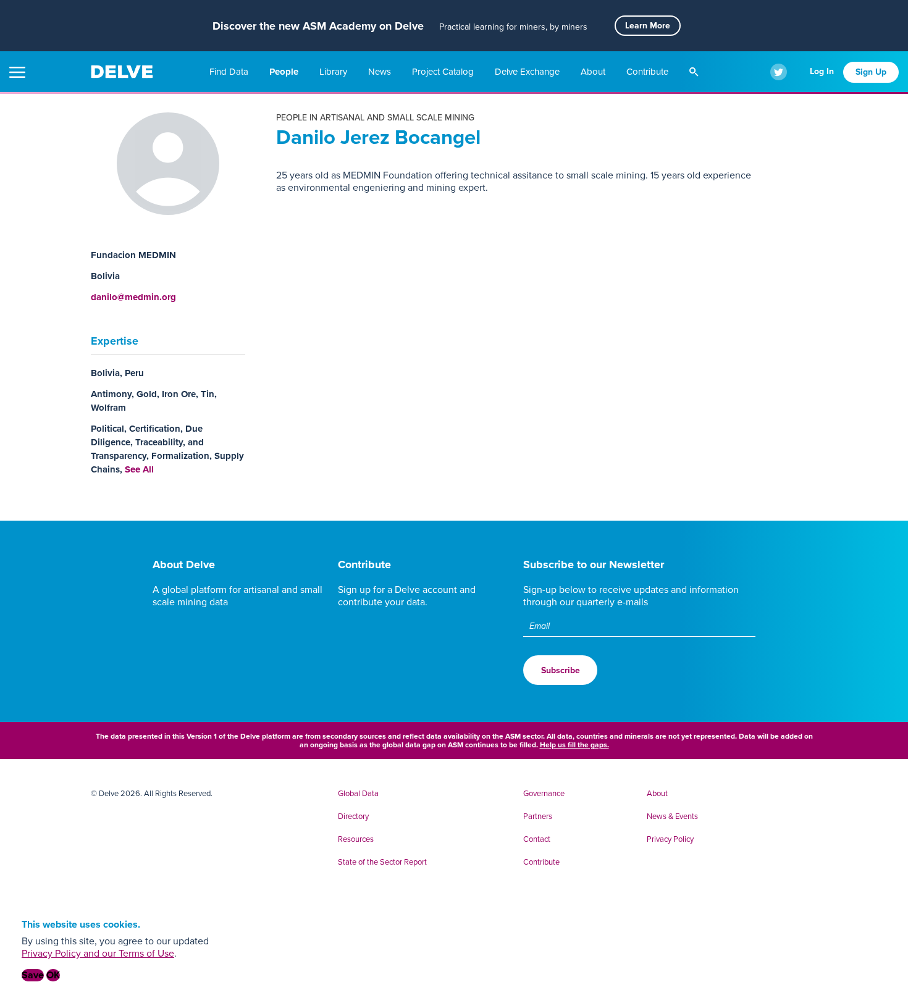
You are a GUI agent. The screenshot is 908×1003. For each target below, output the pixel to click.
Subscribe (560, 670)
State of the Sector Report (382, 862)
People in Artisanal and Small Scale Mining (375, 117)
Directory (353, 816)
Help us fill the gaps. (574, 745)
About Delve (184, 564)
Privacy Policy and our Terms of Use (98, 953)
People (285, 71)
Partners (537, 816)
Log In (822, 71)
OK (53, 975)
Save (33, 975)
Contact (536, 839)
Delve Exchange (528, 71)
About (594, 71)
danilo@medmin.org (133, 297)
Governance (544, 794)
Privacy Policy (670, 839)
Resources (356, 839)
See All (139, 469)
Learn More (647, 25)
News (380, 71)
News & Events (672, 816)
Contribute (648, 71)
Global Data (358, 794)
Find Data (230, 71)
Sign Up (870, 72)
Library (334, 71)
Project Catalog (444, 71)
